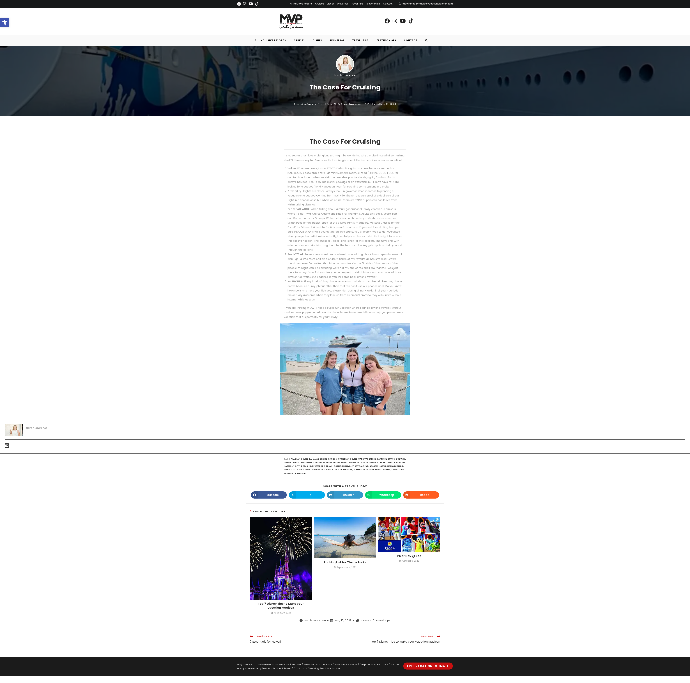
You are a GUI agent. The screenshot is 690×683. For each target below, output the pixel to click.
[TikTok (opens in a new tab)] (411, 21)
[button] (4, 22)
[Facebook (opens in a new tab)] (387, 21)
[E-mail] (7, 446)
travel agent (382, 469)
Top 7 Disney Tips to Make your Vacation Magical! (281, 606)
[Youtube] (250, 4)
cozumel (401, 458)
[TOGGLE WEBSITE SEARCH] (426, 40)
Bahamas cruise (318, 458)
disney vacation (358, 462)
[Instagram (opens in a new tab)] (395, 21)
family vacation (396, 462)
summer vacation (363, 469)
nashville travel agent (355, 466)
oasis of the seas (294, 469)
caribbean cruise (347, 458)
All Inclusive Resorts (301, 3)
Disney (330, 3)
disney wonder (377, 462)
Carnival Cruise (386, 458)
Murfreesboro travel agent (325, 466)
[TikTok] (256, 4)
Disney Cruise (291, 462)
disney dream (307, 462)
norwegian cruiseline (391, 466)
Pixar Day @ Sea (409, 556)
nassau (373, 466)
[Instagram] (244, 4)
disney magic (340, 462)
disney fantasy (323, 462)
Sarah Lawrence (345, 75)
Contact (387, 3)
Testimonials (373, 3)
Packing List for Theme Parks (345, 562)
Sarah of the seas (342, 469)
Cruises (319, 3)
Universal (342, 3)
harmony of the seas (296, 466)
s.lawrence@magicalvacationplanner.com (427, 3)
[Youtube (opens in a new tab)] (403, 21)
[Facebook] (239, 4)
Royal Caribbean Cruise (318, 469)
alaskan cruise (299, 458)
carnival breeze (367, 458)
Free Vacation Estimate (428, 666)
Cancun (332, 458)
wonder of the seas (295, 473)
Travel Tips (357, 3)
